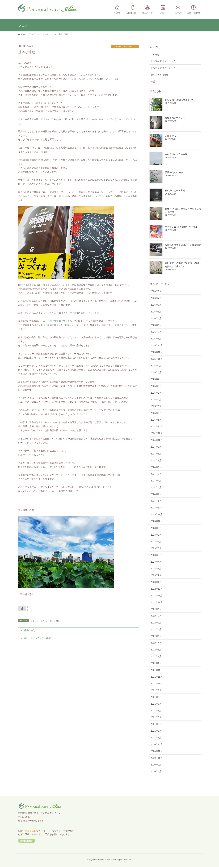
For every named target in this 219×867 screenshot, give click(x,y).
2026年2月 (156, 332)
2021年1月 (156, 737)
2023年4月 (156, 561)
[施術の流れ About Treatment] (132, 9)
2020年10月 (157, 758)
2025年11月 (156, 352)
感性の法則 (29, 630)
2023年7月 (156, 541)
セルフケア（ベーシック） (125, 46)
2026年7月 (156, 298)
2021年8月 (156, 697)
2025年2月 (156, 413)
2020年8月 (156, 771)
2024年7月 (156, 460)
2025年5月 (156, 392)
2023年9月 (156, 528)
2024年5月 (156, 474)
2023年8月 (156, 535)
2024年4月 (156, 480)
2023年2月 (156, 575)
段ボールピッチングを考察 (37, 638)
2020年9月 (156, 764)
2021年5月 (156, 717)
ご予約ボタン (26, 841)
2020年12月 (157, 744)
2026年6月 (156, 304)
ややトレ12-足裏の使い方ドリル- (181, 227)
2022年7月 (156, 622)
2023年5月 (156, 555)
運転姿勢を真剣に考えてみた (179, 99)
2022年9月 (156, 609)
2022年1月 (156, 663)
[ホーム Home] (117, 9)
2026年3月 (156, 325)
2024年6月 (156, 467)
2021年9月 (156, 690)
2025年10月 (157, 359)
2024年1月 (156, 501)
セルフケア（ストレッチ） (164, 61)
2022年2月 (156, 656)
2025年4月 (156, 399)
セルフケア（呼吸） (161, 74)
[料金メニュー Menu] (147, 9)
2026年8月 (156, 291)
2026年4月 (156, 318)
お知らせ (155, 54)
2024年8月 (156, 453)
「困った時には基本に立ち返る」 (57, 321)
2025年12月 (157, 345)
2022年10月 (157, 602)
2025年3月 (156, 406)
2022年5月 (156, 636)
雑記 (58, 621)
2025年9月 (156, 365)
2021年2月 (156, 730)
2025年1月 (156, 419)
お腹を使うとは (173, 136)
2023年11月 (156, 514)
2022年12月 (157, 588)
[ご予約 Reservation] (178, 9)
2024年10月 (157, 440)
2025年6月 (156, 386)
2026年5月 (156, 311)
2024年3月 (156, 487)
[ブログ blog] (162, 9)
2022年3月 (156, 649)
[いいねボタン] (22, 608)
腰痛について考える (175, 118)
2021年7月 (156, 703)
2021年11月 (156, 677)
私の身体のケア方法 (175, 190)
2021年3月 (156, 724)
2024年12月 (157, 426)
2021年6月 (156, 710)
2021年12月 (157, 670)
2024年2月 (156, 494)
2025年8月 (156, 372)
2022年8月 (156, 616)
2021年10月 (157, 683)
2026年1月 (156, 338)
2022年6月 (156, 629)
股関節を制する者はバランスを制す (183, 245)
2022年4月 (156, 643)
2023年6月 (156, 548)
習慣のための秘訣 (174, 172)
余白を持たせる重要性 (176, 154)
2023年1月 (156, 582)
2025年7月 (156, 379)
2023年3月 (156, 568)
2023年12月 (157, 507)
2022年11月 (156, 595)
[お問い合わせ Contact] (193, 9)
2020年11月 (156, 751)
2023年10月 (157, 521)
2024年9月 (156, 446)
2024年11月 (156, 433)
